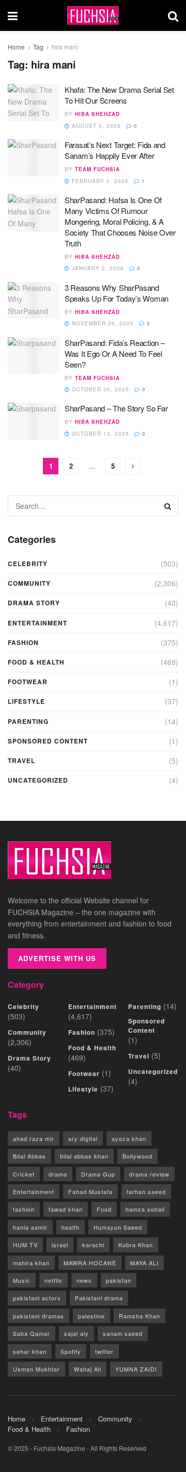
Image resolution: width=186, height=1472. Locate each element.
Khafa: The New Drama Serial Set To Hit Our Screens (119, 95)
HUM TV (25, 1245)
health (70, 1227)
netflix (53, 1280)
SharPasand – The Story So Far (116, 408)
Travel (21, 760)
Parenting (28, 721)
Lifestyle (26, 701)
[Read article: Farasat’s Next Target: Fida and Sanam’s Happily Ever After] (33, 157)
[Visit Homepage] (93, 15)
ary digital (83, 1138)
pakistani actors (37, 1298)
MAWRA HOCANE (90, 1263)
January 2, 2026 (97, 268)
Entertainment (37, 622)
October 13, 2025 (99, 433)
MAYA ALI (144, 1263)
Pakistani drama (99, 1298)
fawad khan (66, 1209)
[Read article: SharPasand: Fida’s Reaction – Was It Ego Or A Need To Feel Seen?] (33, 355)
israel (60, 1245)
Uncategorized (38, 780)
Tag (38, 46)
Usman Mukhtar (36, 1369)
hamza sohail (145, 1209)
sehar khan (30, 1351)
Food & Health (36, 662)
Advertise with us (57, 958)
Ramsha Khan (139, 1316)
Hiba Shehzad (97, 114)
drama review (149, 1174)
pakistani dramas (38, 1316)
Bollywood (137, 1156)
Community (29, 583)
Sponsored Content (48, 741)
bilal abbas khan (84, 1156)
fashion (24, 1209)
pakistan (118, 1280)
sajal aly (76, 1333)
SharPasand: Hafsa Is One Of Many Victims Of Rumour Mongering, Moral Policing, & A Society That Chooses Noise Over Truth (120, 221)
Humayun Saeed (118, 1227)
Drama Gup (98, 1174)
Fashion (23, 642)
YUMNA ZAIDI (136, 1369)
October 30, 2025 (99, 389)
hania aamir (30, 1227)
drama (58, 1174)
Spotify (70, 1351)
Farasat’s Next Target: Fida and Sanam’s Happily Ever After (115, 150)
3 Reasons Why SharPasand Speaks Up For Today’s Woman (116, 293)
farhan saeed (146, 1191)
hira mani (65, 46)
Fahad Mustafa (90, 1191)
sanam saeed (123, 1333)
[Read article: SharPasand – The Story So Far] (33, 421)
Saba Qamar (31, 1333)
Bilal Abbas (29, 1156)
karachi (93, 1245)
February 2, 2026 (99, 181)
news (84, 1280)
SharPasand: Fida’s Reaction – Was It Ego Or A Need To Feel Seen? (114, 353)
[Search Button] (173, 15)
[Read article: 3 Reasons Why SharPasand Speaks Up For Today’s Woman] (33, 300)
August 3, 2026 (95, 125)
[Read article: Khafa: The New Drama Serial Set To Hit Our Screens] (33, 102)
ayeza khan (129, 1138)
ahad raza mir (33, 1138)
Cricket (24, 1174)
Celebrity (28, 563)
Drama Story (34, 602)
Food (104, 1209)
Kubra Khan (135, 1245)
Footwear (28, 681)
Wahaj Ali (87, 1369)
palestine (91, 1316)
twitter (104, 1351)
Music (21, 1280)
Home (16, 46)
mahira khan (31, 1263)
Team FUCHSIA (97, 169)
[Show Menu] (13, 15)
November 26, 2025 (102, 323)
